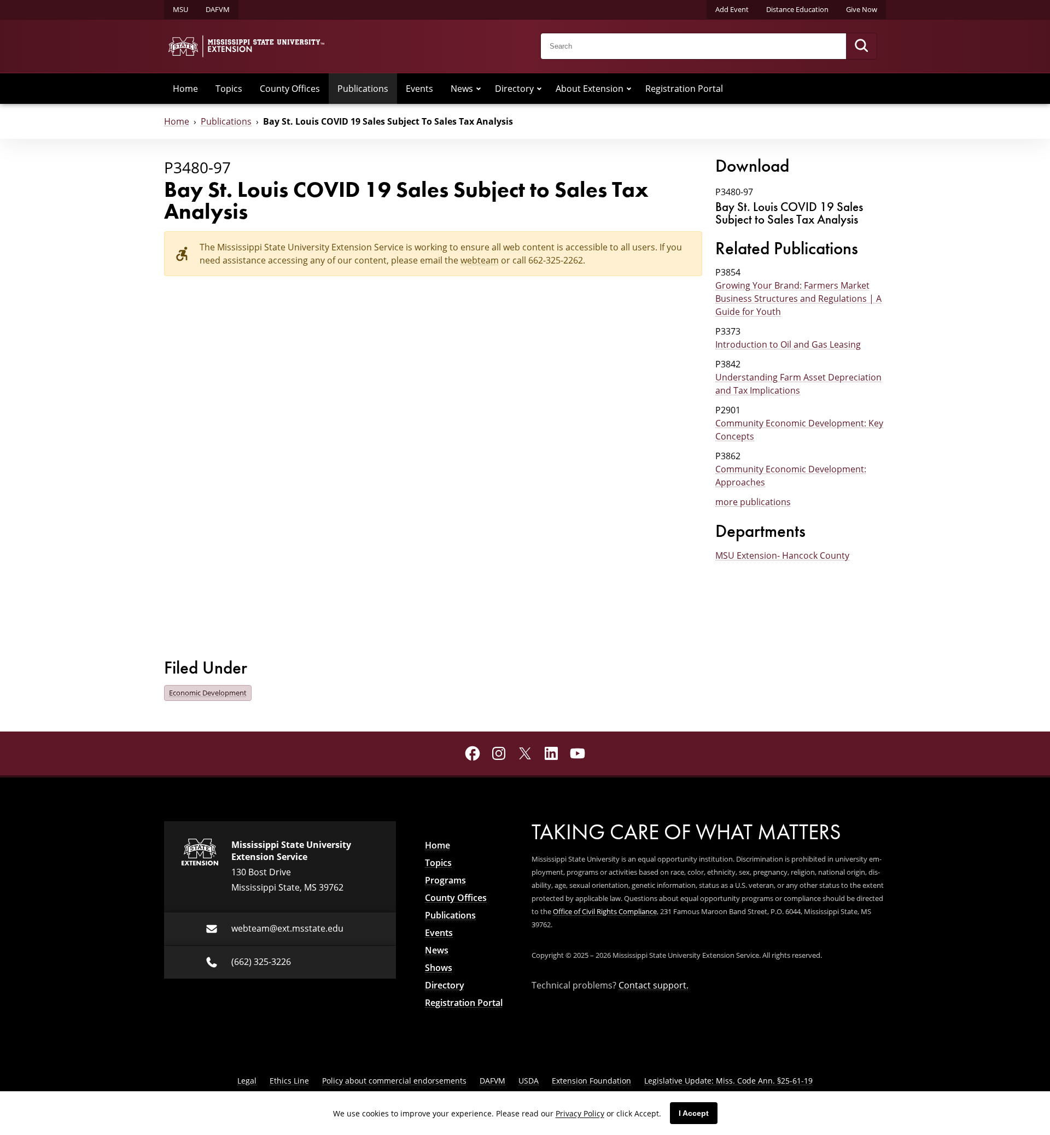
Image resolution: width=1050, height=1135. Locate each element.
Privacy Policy (580, 1113)
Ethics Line (289, 1080)
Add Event (732, 9)
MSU (180, 9)
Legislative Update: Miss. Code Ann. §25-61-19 (728, 1080)
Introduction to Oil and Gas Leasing (788, 344)
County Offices (290, 89)
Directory (514, 89)
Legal (246, 1080)
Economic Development (208, 693)
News (462, 89)
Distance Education (797, 9)
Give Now (861, 9)
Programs (445, 880)
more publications (753, 502)
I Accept (694, 1113)
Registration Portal (684, 89)
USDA (528, 1080)
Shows (438, 968)
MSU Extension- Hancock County (782, 555)
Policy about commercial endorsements (394, 1080)
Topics (228, 89)
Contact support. (654, 985)
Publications (362, 89)
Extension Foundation (591, 1080)
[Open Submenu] (478, 88)
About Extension (589, 89)
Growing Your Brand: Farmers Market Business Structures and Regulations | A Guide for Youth (798, 298)
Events (419, 89)
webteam (479, 260)
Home (185, 89)
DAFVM (218, 9)
